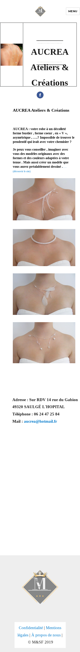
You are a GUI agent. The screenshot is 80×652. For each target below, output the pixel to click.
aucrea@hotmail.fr (40, 421)
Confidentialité (31, 627)
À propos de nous (46, 635)
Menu (72, 11)
